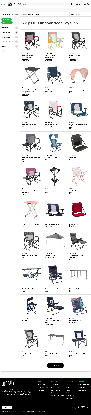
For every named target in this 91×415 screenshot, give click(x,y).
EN (85, 4)
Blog (67, 387)
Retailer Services (56, 387)
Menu (3, 4)
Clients (68, 390)
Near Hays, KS (6, 22)
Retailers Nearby (42, 384)
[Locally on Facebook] (78, 407)
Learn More (54, 384)
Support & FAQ (70, 395)
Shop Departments (43, 387)
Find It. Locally (76, 4)
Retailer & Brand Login (57, 395)
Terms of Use (82, 393)
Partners (68, 393)
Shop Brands (41, 390)
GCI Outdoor (6, 19)
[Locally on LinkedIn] (83, 407)
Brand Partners (55, 393)
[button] (10, 27)
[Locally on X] (87, 407)
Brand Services (55, 390)
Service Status (82, 387)
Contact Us (69, 398)
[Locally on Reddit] (74, 407)
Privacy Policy (82, 390)
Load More (55, 365)
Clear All (15, 14)
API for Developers (83, 384)
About (68, 384)
